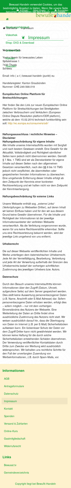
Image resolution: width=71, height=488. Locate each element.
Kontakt (24, 10)
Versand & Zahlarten (16, 423)
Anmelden (63, 10)
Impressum (10, 401)
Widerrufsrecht (12, 446)
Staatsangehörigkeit (17, 27)
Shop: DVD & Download (20, 42)
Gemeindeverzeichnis (16, 472)
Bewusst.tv (10, 465)
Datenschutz (11, 393)
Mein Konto (39, 10)
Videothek (11, 35)
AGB (6, 378)
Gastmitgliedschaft (14, 438)
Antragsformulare (14, 386)
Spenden (11, 66)
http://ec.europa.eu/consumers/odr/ (28, 123)
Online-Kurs (13, 50)
